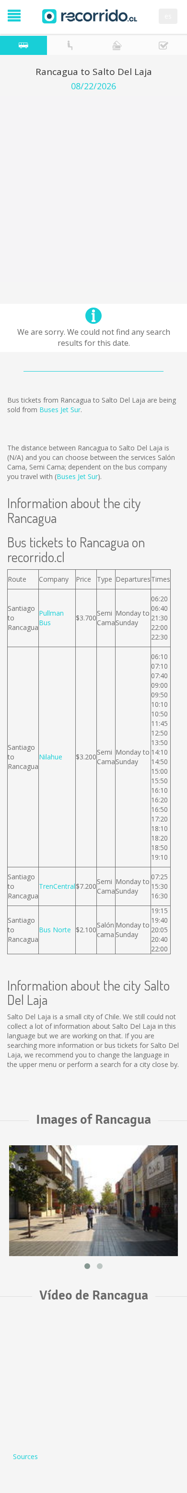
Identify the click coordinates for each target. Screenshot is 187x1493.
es (168, 16)
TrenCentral (57, 886)
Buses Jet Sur (60, 409)
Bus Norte (55, 929)
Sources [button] (25, 1456)
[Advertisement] (93, 189)
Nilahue (50, 756)
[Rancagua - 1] (93, 1200)
